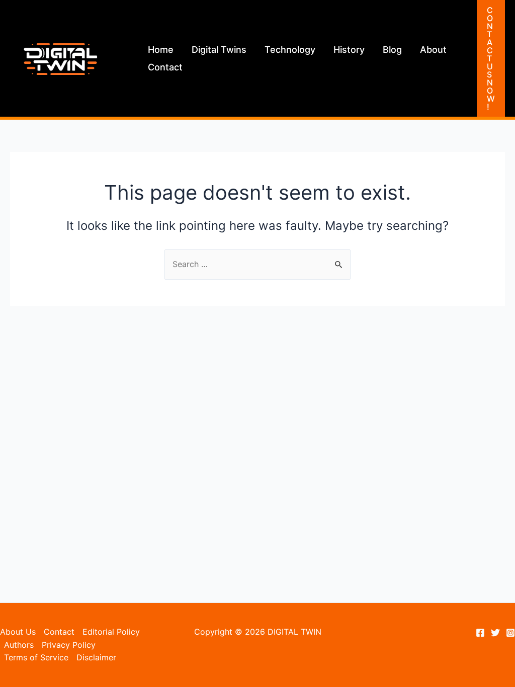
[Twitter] (495, 632)
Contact (165, 67)
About (433, 49)
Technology (290, 49)
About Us (18, 632)
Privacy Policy (69, 645)
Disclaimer (96, 657)
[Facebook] (480, 632)
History (349, 49)
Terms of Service (36, 657)
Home (161, 49)
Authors (19, 645)
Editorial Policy (111, 632)
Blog (392, 49)
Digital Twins (219, 49)
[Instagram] (510, 632)
